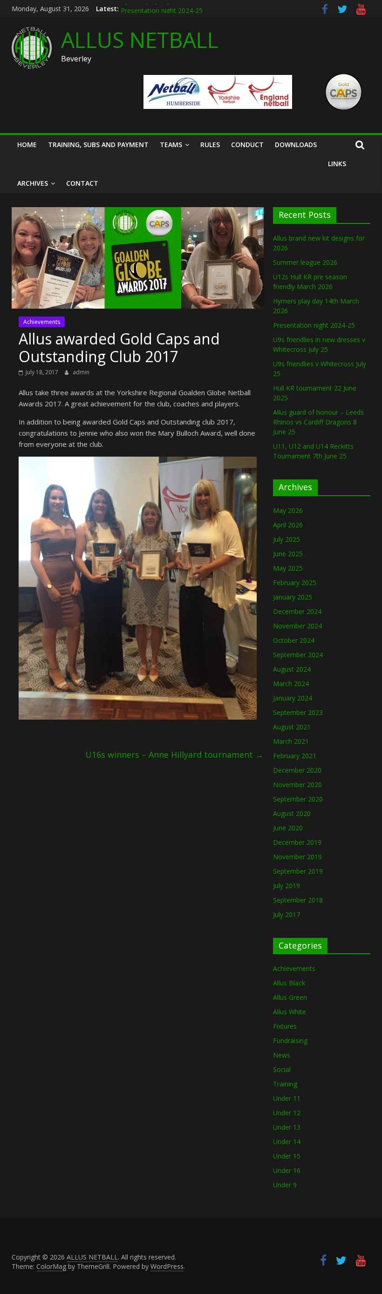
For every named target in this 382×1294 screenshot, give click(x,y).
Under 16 (286, 1170)
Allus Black (289, 982)
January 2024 (292, 698)
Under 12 (286, 1112)
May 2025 (288, 568)
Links (337, 163)
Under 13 (286, 1127)
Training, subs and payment (98, 144)
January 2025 (292, 597)
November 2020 (297, 784)
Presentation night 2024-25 (314, 325)
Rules (210, 144)
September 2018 (298, 900)
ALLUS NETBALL (139, 39)
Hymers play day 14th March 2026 (172, 8)
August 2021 (292, 726)
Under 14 (286, 1141)
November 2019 (297, 856)
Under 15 (286, 1156)
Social (282, 1069)
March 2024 (291, 683)
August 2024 (292, 669)
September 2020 (298, 799)
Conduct (247, 144)
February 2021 (294, 755)
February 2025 (294, 582)
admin (81, 372)
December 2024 (297, 611)
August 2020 (292, 813)
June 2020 (288, 827)
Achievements (41, 322)
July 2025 (286, 539)
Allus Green (290, 997)
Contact (82, 183)
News (281, 1055)
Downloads (296, 144)
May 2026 (288, 510)
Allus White (289, 1011)
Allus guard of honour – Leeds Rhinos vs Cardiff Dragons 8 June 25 (318, 422)
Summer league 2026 (305, 262)
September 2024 (298, 654)
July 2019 (286, 885)
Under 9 (285, 1184)
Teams (171, 144)
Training (285, 1083)
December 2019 (297, 842)
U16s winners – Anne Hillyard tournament (174, 754)
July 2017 (286, 914)
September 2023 (298, 712)
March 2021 (291, 741)
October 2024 (293, 640)
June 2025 (288, 553)
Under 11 (286, 1098)
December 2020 (297, 770)
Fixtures (285, 1026)
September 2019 (298, 871)
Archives (32, 183)
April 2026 (288, 524)
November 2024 (297, 625)
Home (27, 144)
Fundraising (290, 1040)
